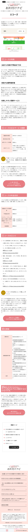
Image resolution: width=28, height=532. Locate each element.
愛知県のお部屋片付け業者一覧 (13, 434)
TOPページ (10, 509)
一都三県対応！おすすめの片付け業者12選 (14, 412)
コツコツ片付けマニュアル (8, 489)
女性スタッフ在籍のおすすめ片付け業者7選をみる (14, 318)
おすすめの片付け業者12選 (21, 530)
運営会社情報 (4, 505)
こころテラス (9, 437)
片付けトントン (9, 443)
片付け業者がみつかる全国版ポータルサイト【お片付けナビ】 (15, 2)
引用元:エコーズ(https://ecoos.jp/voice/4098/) (13, 286)
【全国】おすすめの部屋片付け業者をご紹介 (12, 474)
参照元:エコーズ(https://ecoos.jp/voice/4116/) (13, 276)
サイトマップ (17, 509)
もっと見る (14, 447)
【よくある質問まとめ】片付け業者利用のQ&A (12, 484)
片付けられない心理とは (7, 494)
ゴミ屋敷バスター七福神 (11, 440)
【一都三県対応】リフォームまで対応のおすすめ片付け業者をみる (14, 183)
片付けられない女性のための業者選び (11, 478)
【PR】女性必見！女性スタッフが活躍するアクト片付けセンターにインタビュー (13, 499)
